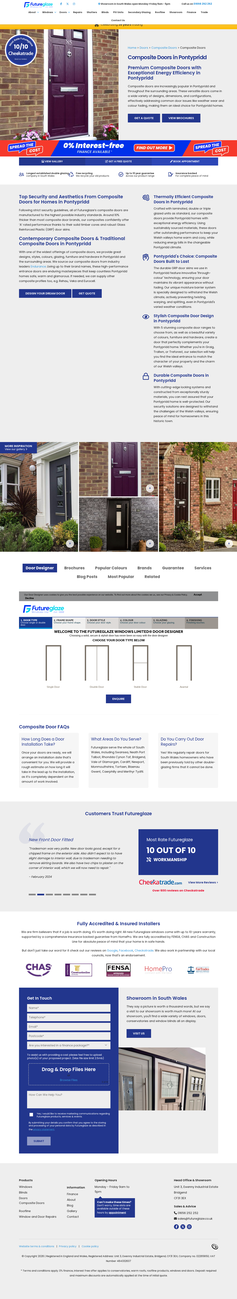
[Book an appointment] (118, 645)
